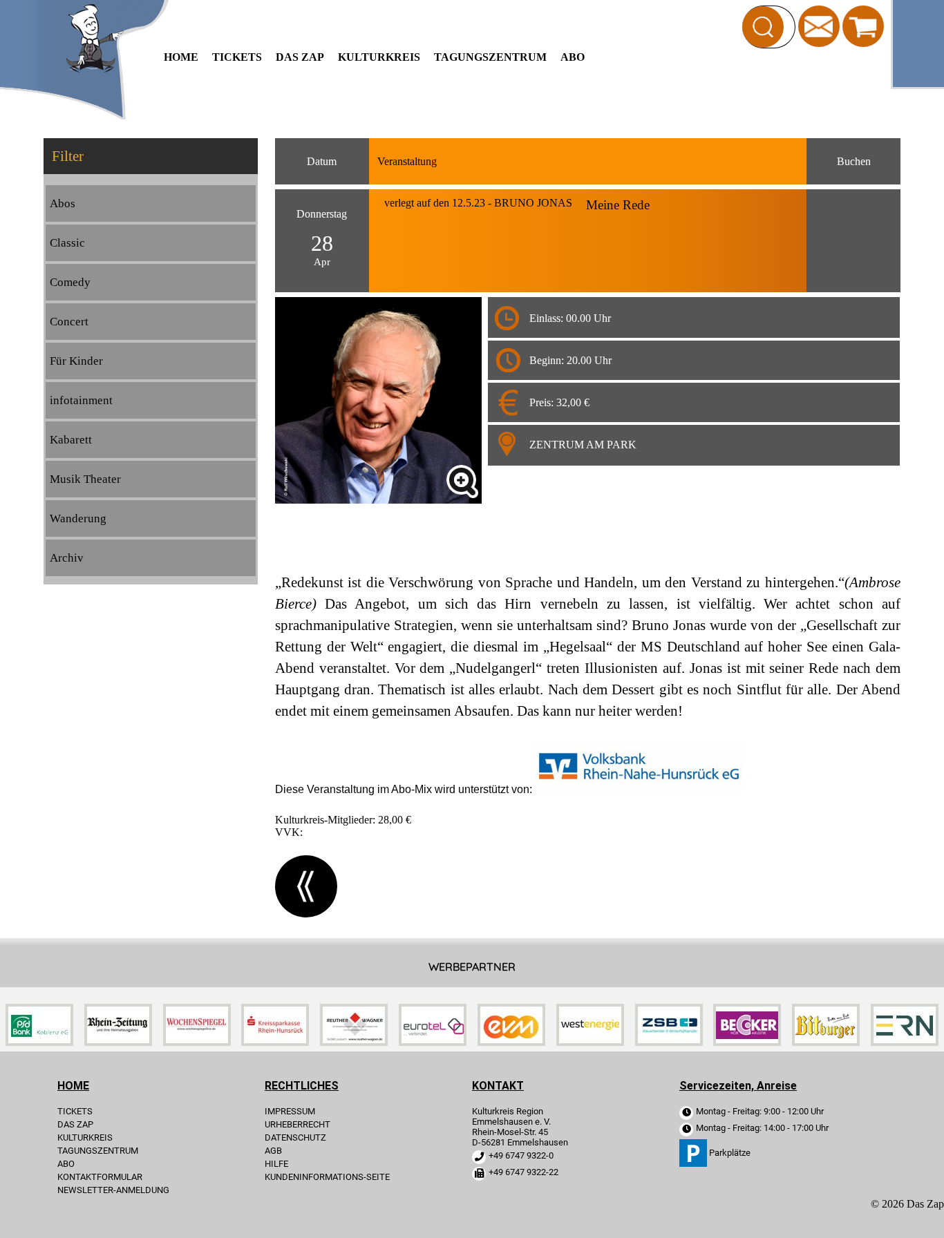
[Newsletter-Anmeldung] (819, 25)
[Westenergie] (590, 1042)
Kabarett (71, 439)
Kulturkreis (379, 57)
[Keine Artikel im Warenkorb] (863, 26)
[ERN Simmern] (904, 1042)
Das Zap (300, 57)
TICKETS (237, 57)
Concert (69, 321)
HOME (181, 57)
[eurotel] (432, 1042)
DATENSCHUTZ (295, 1137)
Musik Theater (85, 479)
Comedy (70, 282)
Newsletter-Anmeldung (113, 1190)
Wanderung (78, 518)
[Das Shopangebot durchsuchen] (763, 27)
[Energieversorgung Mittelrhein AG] (511, 1042)
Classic (67, 242)
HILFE (276, 1164)
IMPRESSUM (290, 1111)
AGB (273, 1150)
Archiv (67, 557)
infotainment (81, 400)
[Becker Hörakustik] (747, 1042)
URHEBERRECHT (297, 1124)
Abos (62, 203)
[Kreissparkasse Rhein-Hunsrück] (275, 1042)
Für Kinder (76, 361)
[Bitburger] (826, 1042)
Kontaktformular (99, 1177)
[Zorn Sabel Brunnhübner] (669, 1042)
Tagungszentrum (490, 57)
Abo (572, 57)
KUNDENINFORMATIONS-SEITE (327, 1177)
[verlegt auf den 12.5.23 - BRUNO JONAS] (462, 481)
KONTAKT (498, 1085)
